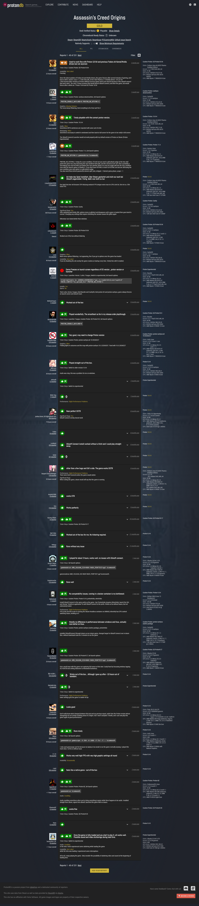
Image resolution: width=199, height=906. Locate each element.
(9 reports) (53, 843)
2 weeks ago (135, 63)
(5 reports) (53, 153)
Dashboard (87, 4)
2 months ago (134, 178)
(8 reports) (53, 658)
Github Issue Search (123, 40)
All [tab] (81, 49)
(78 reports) (52, 475)
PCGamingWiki (108, 40)
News (75, 4)
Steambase (96, 40)
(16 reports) (52, 508)
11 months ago (134, 534)
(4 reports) (53, 433)
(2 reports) (53, 381)
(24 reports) (52, 714)
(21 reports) (52, 457)
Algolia (60, 893)
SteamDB (77, 40)
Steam (70, 40)
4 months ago (134, 250)
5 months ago (134, 302)
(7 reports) (53, 565)
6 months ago (134, 335)
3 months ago (134, 202)
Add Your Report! (99, 870)
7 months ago (134, 381)
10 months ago (134, 519)
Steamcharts (86, 40)
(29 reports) (52, 342)
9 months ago (134, 507)
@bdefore (33, 887)
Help (99, 4)
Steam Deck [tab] (103, 49)
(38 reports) (52, 770)
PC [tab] (91, 49)
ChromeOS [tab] (116, 49)
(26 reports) (52, 676)
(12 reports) (52, 70)
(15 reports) (52, 185)
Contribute (63, 4)
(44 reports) (52, 738)
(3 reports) (53, 321)
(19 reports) (52, 547)
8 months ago (134, 411)
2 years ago (135, 707)
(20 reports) (52, 445)
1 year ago (135, 558)
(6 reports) (53, 209)
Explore (50, 4)
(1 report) (53, 99)
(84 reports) (52, 418)
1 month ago (135, 92)
